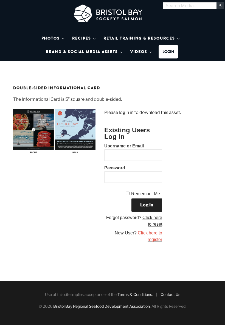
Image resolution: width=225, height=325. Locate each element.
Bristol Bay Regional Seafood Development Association (101, 306)
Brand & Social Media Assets (82, 52)
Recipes (81, 38)
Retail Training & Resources (139, 38)
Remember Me (145, 193)
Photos (50, 38)
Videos (138, 52)
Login (168, 52)
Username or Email (124, 146)
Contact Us (170, 294)
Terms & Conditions (134, 294)
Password (114, 168)
